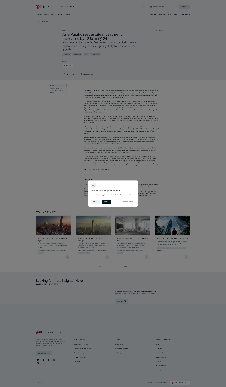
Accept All (106, 202)
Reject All (95, 202)
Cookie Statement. (102, 196)
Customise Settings (129, 202)
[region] (113, 193)
